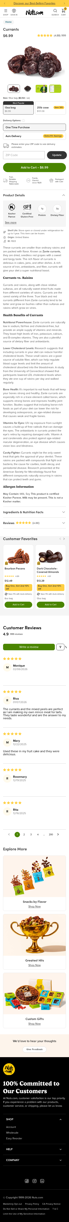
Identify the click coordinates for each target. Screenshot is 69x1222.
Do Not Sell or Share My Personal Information (26, 1209)
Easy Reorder (14, 1138)
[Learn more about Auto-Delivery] (23, 120)
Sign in (14, 15)
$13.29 (40, 580)
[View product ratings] (18, 576)
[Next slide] (64, 3)
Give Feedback (34, 1049)
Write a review (29, 647)
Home (8, 22)
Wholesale (12, 1132)
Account (11, 1127)
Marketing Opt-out (12, 1204)
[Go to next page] (59, 834)
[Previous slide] (4, 3)
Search (55, 15)
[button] (44, 36)
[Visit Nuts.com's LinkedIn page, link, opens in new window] (42, 1181)
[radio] (18, 108)
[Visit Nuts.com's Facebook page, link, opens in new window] (27, 1181)
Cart (63, 12)
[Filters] (60, 647)
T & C (55, 1209)
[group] (14, 89)
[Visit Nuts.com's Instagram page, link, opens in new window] (34, 1181)
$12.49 (8, 580)
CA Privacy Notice (51, 1204)
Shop (5, 15)
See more (10, 222)
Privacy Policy (32, 1204)
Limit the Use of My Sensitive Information (24, 1214)
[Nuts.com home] (34, 12)
